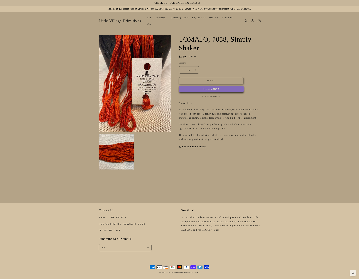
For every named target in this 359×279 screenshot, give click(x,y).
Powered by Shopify (191, 272)
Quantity (182, 63)
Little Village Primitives (175, 272)
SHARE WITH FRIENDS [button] (194, 147)
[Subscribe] (148, 247)
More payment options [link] (211, 96)
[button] (161, 18)
